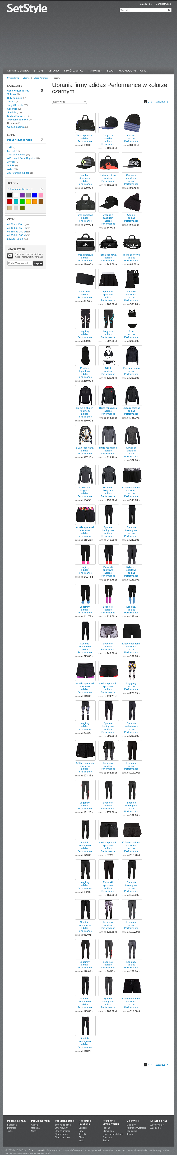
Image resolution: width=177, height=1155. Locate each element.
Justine (106, 1140)
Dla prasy (131, 1125)
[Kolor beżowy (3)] (9, 208)
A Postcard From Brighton (21, 158)
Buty (81, 1131)
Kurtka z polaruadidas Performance (131, 371)
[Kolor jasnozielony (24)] (22, 201)
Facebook (12, 1125)
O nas (31, 1150)
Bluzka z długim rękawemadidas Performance (84, 412)
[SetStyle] (27, 8)
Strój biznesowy (62, 1137)
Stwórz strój (73, 70)
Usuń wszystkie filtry (18, 90)
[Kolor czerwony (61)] (9, 201)
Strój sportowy (61, 1134)
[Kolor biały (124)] (16, 195)
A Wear (11, 161)
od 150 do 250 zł (16, 231)
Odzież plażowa (16, 126)
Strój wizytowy (61, 1128)
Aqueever (107, 1137)
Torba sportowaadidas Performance (84, 138)
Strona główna (13, 78)
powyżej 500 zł (15, 238)
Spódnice (12, 108)
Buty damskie (14, 97)
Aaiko (10, 169)
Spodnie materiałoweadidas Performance (131, 727)
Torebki (11, 101)
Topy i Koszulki (15, 105)
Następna (160, 101)
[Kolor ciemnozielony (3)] (22, 208)
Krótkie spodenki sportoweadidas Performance (131, 492)
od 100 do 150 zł (16, 228)
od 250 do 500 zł (16, 235)
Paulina (106, 1128)
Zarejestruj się (163, 3)
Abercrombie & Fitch (18, 172)
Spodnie (11, 112)
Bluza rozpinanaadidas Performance (108, 410)
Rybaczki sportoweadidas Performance (108, 571)
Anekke (34, 1125)
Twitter (10, 1131)
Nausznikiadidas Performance (85, 294)
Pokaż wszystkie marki (19, 139)
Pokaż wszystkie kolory (19, 189)
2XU (9, 147)
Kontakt (41, 1150)
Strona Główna (18, 70)
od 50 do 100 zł (15, 224)
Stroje (38, 70)
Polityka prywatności (136, 1128)
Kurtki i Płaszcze (16, 116)
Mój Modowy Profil (132, 70)
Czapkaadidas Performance (131, 138)
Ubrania (53, 70)
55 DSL (11, 151)
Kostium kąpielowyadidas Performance (85, 372)
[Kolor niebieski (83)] (34, 195)
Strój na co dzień (63, 1125)
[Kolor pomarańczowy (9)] (34, 201)
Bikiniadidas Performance (131, 334)
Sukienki (11, 94)
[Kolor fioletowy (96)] (22, 195)
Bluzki (82, 1137)
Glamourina (108, 1131)
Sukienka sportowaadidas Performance (131, 296)
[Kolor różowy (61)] (41, 195)
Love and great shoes (113, 1134)
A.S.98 (11, 165)
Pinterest (11, 1128)
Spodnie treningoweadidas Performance (108, 531)
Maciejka (35, 1128)
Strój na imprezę (62, 1131)
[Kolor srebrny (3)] (16, 208)
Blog (110, 70)
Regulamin (132, 1131)
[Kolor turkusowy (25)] (16, 201)
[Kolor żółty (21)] (28, 201)
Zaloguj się (146, 3)
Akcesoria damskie (17, 119)
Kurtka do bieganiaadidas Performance (131, 452)
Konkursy (95, 70)
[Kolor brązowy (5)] (41, 201)
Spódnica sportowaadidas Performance (108, 296)
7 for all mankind (16, 154)
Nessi (33, 1131)
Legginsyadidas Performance (85, 334)
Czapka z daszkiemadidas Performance (108, 140)
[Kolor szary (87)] (28, 195)
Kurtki (81, 1140)
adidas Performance (42, 78)
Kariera (130, 1134)
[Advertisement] (88, 41)
